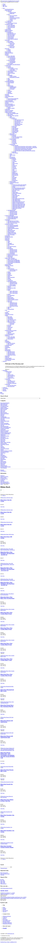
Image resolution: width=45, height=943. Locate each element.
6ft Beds (9, 50)
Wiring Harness (17, 125)
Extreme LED (12, 144)
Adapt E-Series (15, 163)
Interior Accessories (8, 111)
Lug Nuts (9, 329)
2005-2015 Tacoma (13, 212)
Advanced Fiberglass (9, 334)
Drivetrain (7, 94)
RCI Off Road (10, 248)
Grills (9, 74)
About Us (4, 361)
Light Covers (10, 229)
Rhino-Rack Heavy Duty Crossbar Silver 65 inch (6, 675)
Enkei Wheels (10, 317)
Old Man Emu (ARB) (12, 287)
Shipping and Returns (7, 916)
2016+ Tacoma (12, 284)
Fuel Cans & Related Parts (10, 104)
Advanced (9, 11)
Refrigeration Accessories (14, 77)
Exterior (9, 107)
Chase (13, 164)
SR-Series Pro (14, 180)
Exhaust (6, 97)
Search (2, 864)
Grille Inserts (7, 109)
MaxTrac (9, 286)
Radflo (9, 290)
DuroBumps (10, 275)
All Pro (9, 241)
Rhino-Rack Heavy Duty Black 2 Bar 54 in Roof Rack (7, 598)
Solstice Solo (14, 197)
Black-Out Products (13, 15)
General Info (7, 378)
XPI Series (14, 209)
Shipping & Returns (11, 375)
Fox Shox (9, 279)
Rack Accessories (11, 231)
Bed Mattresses (10, 32)
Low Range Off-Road (12, 285)
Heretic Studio (12, 154)
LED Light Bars (15, 128)
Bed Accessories (8, 31)
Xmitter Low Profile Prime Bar (18, 202)
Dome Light (14, 126)
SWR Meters (10, 93)
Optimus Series (15, 192)
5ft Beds (9, 49)
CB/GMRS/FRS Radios (9, 81)
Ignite (13, 169)
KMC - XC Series (11, 320)
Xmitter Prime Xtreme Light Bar (18, 207)
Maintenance (7, 219)
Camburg (9, 273)
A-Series (13, 160)
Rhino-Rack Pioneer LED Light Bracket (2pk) (6, 737)
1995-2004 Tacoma (11, 351)
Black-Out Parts (8, 51)
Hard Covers (12, 43)
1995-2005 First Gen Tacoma (13, 220)
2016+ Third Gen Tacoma (12, 223)
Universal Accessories (9, 314)
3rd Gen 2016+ (13, 270)
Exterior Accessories (9, 100)
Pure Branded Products (9, 9)
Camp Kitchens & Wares (12, 70)
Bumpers (6, 54)
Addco (9, 266)
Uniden (9, 90)
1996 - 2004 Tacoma (14, 291)
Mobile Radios (12, 87)
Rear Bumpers (12, 59)
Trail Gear (9, 307)
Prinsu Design (7, 349)
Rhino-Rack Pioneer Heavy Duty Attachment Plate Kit (7, 706)
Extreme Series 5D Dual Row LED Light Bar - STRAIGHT (26, 147)
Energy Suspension (11, 277)
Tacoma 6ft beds (11, 37)
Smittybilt (9, 332)
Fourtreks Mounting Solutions (13, 228)
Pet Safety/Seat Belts (9, 236)
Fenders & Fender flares (9, 101)
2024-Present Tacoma (14, 305)
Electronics (7, 95)
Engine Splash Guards (9, 96)
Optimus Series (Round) (16, 193)
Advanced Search (3, 868)
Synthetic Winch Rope (12, 232)
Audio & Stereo (8, 29)
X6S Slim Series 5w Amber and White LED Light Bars (25, 150)
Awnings (9, 66)
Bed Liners (7, 48)
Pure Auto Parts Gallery (12, 385)
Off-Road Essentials (11, 230)
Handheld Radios (13, 86)
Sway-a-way (10, 300)
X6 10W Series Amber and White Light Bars (23, 149)
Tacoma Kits (14, 143)
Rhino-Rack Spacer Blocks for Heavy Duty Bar (6, 800)
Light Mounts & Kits (11, 210)
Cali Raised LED (13, 134)
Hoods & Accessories (9, 110)
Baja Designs (12, 117)
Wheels (11, 19)
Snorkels (9, 28)
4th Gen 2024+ (10, 63)
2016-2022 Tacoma (13, 214)
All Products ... (3, 471)
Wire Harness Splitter (18, 124)
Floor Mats (12, 16)
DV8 (8, 245)
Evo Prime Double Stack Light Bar (18, 187)
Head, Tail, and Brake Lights (13, 113)
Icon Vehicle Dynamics (12, 246)
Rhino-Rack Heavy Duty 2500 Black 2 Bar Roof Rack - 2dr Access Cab (7, 569)
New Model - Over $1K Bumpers (14, 64)
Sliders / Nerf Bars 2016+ (12, 259)
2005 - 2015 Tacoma (14, 292)
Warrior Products (8, 358)
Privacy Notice (10, 376)
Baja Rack (7, 341)
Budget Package (13, 12)
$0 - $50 (2, 879)
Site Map (9, 380)
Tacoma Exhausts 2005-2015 (13, 98)
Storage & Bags (8, 264)
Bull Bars (7, 53)
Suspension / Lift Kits (9, 265)
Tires (6, 310)
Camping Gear (8, 65)
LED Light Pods (15, 130)
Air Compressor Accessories (13, 225)
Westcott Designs (11, 309)
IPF (10, 156)
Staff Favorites (10, 20)
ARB (11, 116)
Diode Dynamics (13, 139)
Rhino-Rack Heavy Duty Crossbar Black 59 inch (6, 628)
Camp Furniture (10, 67)
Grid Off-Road (10, 318)
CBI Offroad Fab (11, 244)
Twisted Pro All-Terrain (14, 182)
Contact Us (5, 387)
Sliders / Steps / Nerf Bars (10, 258)
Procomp (9, 288)
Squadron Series (15, 131)
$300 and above (3, 883)
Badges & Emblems (9, 30)
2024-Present (12, 252)
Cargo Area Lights (11, 35)
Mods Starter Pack (8, 10)
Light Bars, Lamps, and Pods (13, 115)
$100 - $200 (2, 881)
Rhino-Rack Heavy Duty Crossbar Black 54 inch (6, 613)
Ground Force (10, 280)
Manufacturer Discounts (7, 923)
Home (4, 4)
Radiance (14, 171)
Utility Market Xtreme (16, 200)
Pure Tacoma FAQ (11, 386)
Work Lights (14, 132)
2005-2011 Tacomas (11, 343)
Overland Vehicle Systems (10, 359)
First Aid (6, 102)
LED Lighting (10, 114)
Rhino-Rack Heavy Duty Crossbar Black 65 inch (6, 644)
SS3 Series (14, 142)
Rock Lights (14, 194)
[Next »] (4, 495)
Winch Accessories (11, 234)
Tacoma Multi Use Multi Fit (13, 39)
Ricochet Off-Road (11, 253)
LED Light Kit (15, 129)
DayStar (9, 274)
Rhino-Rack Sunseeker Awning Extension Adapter (6, 846)
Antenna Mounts (11, 82)
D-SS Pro (14, 166)
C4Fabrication (7, 342)
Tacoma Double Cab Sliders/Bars (14, 261)
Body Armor (12, 133)
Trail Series (12, 324)
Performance (7, 235)
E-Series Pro (14, 168)
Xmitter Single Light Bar (16, 208)
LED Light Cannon (15, 190)
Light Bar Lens (17, 123)
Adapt (13, 162)
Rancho (9, 294)
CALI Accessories (15, 137)
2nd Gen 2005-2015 (11, 26)
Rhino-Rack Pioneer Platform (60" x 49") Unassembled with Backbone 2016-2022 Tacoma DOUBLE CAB (7, 755)
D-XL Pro (14, 167)
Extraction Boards (11, 227)
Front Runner (7, 347)
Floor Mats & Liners (9, 103)
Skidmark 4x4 (10, 256)
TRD (8, 308)
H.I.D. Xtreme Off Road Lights (18, 188)
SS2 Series (14, 141)
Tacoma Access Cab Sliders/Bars (14, 260)
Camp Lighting (10, 72)
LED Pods (14, 151)
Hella (11, 153)
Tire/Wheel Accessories (12, 233)
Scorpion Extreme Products (13, 254)
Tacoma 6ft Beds (11, 45)
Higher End (12, 13)
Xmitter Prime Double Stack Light (18, 204)
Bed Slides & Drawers (12, 33)
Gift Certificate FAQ (11, 381)
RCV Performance (11, 295)
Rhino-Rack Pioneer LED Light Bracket (6, 721)
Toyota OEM (10, 257)
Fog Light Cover (18, 120)
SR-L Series (14, 177)
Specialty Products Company (13, 299)
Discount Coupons (11, 382)
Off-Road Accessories (9, 224)
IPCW (6, 348)
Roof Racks (7, 237)
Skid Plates (7, 240)
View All (4, 911)
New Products (5, 388)
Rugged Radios (10, 85)
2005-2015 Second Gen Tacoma (14, 221)
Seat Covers (7, 238)
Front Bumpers (12, 58)
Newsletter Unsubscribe (12, 383)
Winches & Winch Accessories (10, 330)
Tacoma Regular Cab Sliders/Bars (14, 262)
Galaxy (9, 84)
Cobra (9, 83)
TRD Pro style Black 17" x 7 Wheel (7, 893)
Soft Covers (12, 44)
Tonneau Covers (13, 18)
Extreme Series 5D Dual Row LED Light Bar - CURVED (25, 146)
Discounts (5, 390)
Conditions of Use (11, 377)
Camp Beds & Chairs (14, 68)
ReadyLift (9, 296)
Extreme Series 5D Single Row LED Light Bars (23, 148)
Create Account (10, 374)
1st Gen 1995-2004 (11, 25)
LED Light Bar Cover (19, 121)
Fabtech (9, 278)
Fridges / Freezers (13, 76)
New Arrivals (5, 910)
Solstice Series (15, 196)
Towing (6, 312)
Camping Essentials (11, 73)
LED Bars (14, 135)
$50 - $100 (2, 880)
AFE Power (7, 335)
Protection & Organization (15, 17)
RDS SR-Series (15, 174)
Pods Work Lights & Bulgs (17, 136)
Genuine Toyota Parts (9, 106)
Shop (4, 8)
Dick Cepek (10, 316)
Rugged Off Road (11, 298)
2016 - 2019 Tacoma (14, 293)
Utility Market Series (16, 199)
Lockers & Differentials (9, 215)
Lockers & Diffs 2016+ (12, 218)
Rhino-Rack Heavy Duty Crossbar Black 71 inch (6, 659)
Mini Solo (14, 191)
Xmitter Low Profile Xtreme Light (18, 203)
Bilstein (9, 271)
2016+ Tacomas (10, 344)
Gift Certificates (8, 360)
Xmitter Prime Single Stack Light (18, 206)
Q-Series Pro (14, 170)
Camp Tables (12, 69)
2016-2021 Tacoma (13, 213)
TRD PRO (7, 313)
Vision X (11, 183)
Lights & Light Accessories (10, 112)
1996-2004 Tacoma (13, 211)
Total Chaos (10, 301)
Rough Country (13, 181)
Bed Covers (7, 40)
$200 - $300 (2, 882)
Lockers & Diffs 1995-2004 (13, 216)
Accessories (12, 89)
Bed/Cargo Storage (11, 34)
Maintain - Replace (11, 108)
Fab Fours (7, 346)
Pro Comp (9, 247)
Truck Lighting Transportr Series (18, 198)
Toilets (9, 79)
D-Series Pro (14, 165)
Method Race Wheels (11, 321)
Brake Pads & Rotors (9, 52)
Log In (4, 5)
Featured (4, 908)
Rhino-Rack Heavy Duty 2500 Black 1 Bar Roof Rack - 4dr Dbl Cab (7, 553)
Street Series (12, 323)
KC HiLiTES (12, 157)
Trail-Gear (7, 357)
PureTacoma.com (11, 933)
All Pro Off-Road (11, 268)
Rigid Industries (13, 158)
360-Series (14, 159)
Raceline (9, 326)
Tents (8, 78)
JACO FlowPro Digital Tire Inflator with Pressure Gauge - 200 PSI (12, 898)
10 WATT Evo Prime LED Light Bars (19, 184)
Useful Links (7, 384)
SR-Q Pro (14, 179)
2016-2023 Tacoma (13, 251)
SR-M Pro (14, 178)
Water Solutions (10, 80)
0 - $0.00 (5, 6)
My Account (5, 919)
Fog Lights (14, 127)
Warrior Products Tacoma (12, 23)
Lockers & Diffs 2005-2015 (13, 217)
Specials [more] (4, 890)
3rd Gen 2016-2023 (11, 27)
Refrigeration (10, 75)
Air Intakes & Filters (9, 24)
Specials (4, 389)
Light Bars (14, 140)
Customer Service (8, 371)
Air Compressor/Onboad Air (13, 226)
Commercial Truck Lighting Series (18, 185)
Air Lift (9, 267)
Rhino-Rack (7, 355)
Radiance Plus (14, 173)
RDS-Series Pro (15, 175)
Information (5, 370)
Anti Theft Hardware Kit (19, 119)
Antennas (9, 92)
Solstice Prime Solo (15, 195)
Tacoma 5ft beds (11, 36)
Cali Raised (10, 243)
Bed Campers (10, 41)
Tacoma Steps (10, 263)
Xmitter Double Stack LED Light (18, 201)
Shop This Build (8, 22)
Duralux (13, 186)
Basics (9, 14)
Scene (13, 176)
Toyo (8, 311)
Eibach (9, 276)
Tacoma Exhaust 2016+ (12, 99)
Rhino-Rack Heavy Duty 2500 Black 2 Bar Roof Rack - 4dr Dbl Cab (7, 584)
